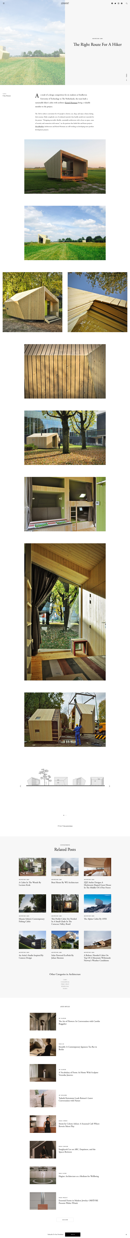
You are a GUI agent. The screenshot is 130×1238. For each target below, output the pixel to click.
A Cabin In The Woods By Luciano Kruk (30, 883)
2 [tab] (65, 815)
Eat (63, 1044)
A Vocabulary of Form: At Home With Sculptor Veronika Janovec (78, 1073)
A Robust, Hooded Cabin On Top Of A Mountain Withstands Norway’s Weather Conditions (97, 958)
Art (59, 1018)
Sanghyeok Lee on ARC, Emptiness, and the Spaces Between (77, 1150)
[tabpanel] (65, 776)
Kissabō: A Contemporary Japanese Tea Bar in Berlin (78, 1048)
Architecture (95, 38)
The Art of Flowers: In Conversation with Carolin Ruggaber (79, 1022)
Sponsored (64, 1095)
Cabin (101, 38)
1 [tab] (63, 815)
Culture (64, 1173)
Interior (65, 1121)
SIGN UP (73, 1234)
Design (60, 1121)
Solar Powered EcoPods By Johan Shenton (62, 956)
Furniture (65, 1146)
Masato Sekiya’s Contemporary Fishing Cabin (32, 920)
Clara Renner (7, 96)
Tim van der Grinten (68, 826)
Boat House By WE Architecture (65, 882)
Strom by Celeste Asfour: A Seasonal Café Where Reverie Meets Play (79, 1125)
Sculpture (63, 1018)
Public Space (65, 984)
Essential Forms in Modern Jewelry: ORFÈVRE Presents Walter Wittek (78, 1201)
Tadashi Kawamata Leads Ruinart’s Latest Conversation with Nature (76, 1099)
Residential (65, 986)
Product (65, 1197)
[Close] (126, 1234)
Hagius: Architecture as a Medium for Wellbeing (79, 1176)
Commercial (65, 982)
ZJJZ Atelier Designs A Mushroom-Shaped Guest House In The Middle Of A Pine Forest (97, 885)
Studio (65, 988)
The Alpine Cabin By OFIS (95, 919)
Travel (60, 1044)
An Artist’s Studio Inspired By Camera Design (31, 956)
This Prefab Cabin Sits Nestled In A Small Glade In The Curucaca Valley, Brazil (64, 921)
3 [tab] (66, 815)
